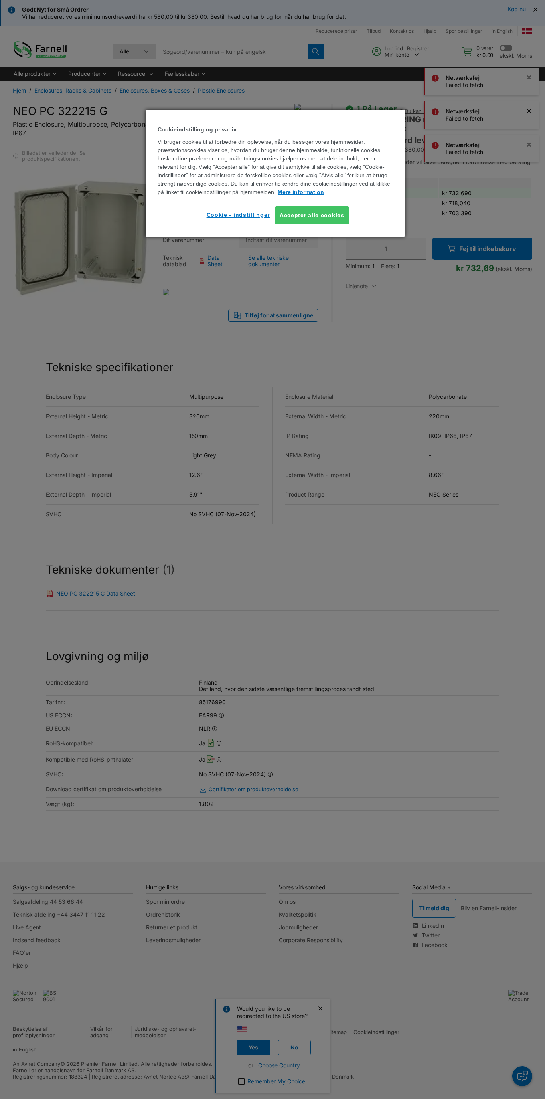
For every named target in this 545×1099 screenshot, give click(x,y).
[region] (275, 173)
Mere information (301, 192)
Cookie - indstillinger (238, 215)
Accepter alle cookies (312, 215)
